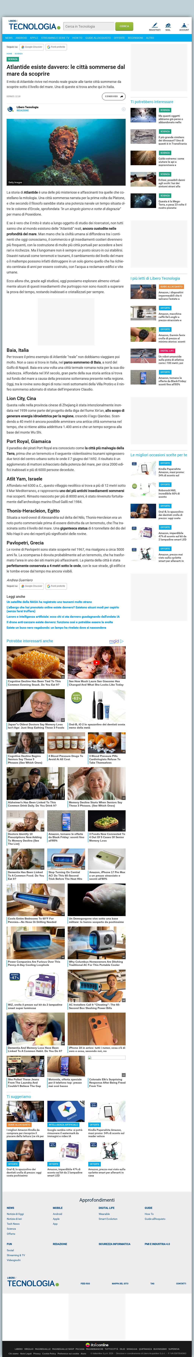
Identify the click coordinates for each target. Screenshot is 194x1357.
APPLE (34, 37)
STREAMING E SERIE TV (55, 37)
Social (10, 1250)
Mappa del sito (120, 1283)
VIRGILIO (29, 1349)
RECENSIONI (135, 37)
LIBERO (19, 1349)
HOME (9, 54)
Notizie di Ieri (14, 1218)
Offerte (11, 1233)
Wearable (104, 1213)
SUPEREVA (173, 1349)
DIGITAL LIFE (167, 351)
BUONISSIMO (160, 1349)
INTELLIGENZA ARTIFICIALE (63, 1124)
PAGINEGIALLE (43, 1349)
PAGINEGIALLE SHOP (63, 1349)
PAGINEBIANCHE (94, 1349)
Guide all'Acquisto (155, 1218)
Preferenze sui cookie (68, 1353)
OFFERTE (119, 37)
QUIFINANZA (145, 1349)
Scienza (11, 1228)
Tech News (13, 1223)
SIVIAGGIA (132, 1349)
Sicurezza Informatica (114, 1244)
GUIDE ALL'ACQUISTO (98, 37)
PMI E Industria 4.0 (157, 1244)
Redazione (60, 1244)
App (55, 1223)
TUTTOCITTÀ (111, 1349)
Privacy (37, 1353)
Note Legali (26, 1353)
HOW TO (77, 37)
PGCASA (80, 1349)
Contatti (181, 1283)
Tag (152, 1283)
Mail (168, 30)
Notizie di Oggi (15, 1213)
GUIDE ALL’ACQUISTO (19, 1124)
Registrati (155, 30)
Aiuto (83, 1353)
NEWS (9, 37)
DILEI (122, 1349)
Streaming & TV (16, 1255)
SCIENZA (19, 54)
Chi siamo (14, 1353)
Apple (56, 1218)
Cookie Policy (49, 1353)
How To (149, 1213)
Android (57, 1213)
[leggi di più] (124, 109)
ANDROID (21, 37)
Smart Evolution (108, 1218)
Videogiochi (13, 1260)
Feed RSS (85, 1283)
